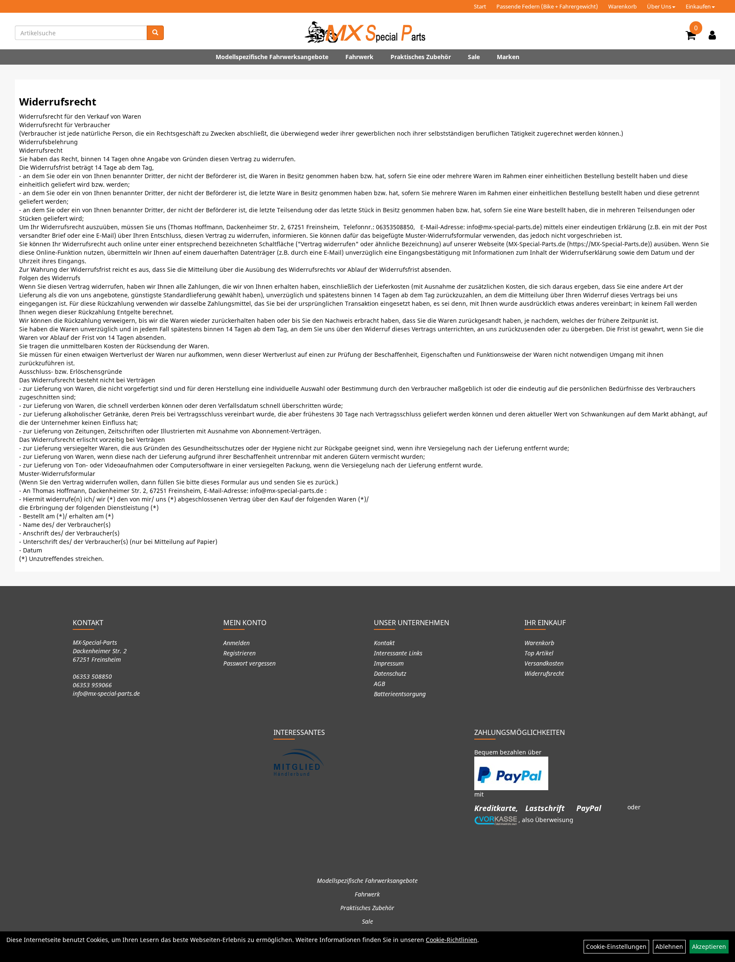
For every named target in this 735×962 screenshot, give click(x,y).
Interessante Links (398, 653)
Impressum (389, 663)
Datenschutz (390, 673)
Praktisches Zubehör (420, 57)
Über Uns (659, 6)
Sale (474, 57)
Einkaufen (698, 6)
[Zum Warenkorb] (691, 36)
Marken (508, 57)
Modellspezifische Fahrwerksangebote (272, 57)
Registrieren (239, 653)
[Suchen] (155, 33)
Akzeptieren (709, 946)
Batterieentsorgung (400, 694)
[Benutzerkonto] (712, 35)
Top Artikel (538, 653)
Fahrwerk (359, 57)
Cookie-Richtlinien (451, 940)
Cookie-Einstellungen (616, 946)
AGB (379, 684)
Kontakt (384, 643)
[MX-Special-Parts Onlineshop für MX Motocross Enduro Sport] (367, 32)
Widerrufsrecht (544, 673)
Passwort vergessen (249, 663)
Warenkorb (622, 6)
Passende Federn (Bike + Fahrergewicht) (547, 6)
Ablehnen (669, 946)
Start (480, 6)
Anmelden (236, 643)
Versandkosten (544, 663)
